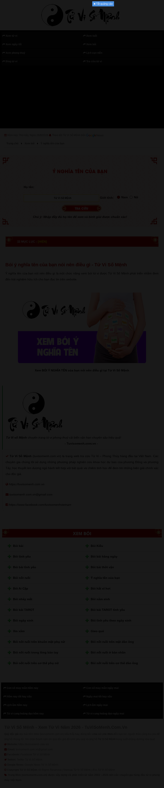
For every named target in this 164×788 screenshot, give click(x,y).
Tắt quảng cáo (104, 3)
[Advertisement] (82, 70)
